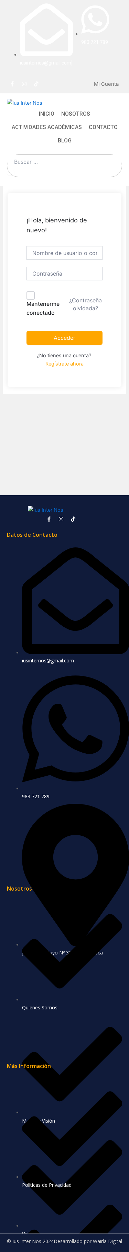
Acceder (64, 337)
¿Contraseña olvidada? (85, 304)
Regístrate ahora (64, 364)
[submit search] (10, 172)
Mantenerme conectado (43, 308)
